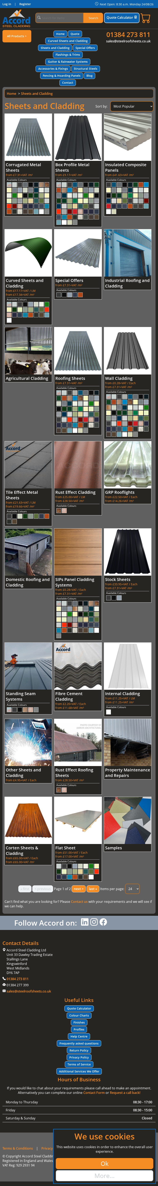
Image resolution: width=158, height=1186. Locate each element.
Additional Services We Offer (79, 1071)
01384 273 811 (128, 34)
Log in (6, 4)
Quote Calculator (120, 17)
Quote (75, 34)
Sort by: (101, 106)
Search (93, 18)
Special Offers (85, 48)
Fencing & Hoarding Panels (61, 76)
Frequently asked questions (79, 1043)
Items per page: (112, 889)
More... (104, 1175)
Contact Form (94, 1092)
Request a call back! (125, 1092)
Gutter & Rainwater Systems (68, 62)
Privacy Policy (79, 1057)
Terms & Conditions (17, 1148)
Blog (89, 76)
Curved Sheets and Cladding (68, 41)
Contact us (79, 901)
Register (25, 4)
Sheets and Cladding (55, 48)
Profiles (79, 1029)
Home (60, 34)
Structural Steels (85, 69)
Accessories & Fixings (53, 69)
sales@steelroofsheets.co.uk (128, 41)
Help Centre (79, 1036)
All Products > (17, 36)
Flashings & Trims (68, 55)
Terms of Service (79, 1064)
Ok (105, 1163)
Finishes (79, 1022)
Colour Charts (79, 1015)
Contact (67, 83)
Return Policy (79, 1050)
